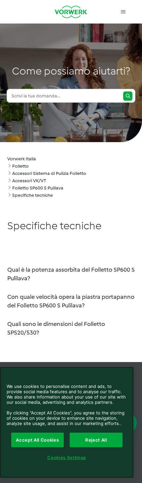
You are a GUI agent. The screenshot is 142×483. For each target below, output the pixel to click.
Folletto (20, 166)
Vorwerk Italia (21, 159)
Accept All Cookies (37, 440)
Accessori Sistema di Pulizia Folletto (49, 173)
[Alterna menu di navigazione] (123, 12)
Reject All (96, 440)
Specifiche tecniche (32, 195)
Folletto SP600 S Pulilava (37, 188)
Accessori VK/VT (29, 181)
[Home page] (71, 12)
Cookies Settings (66, 457)
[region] (66, 422)
